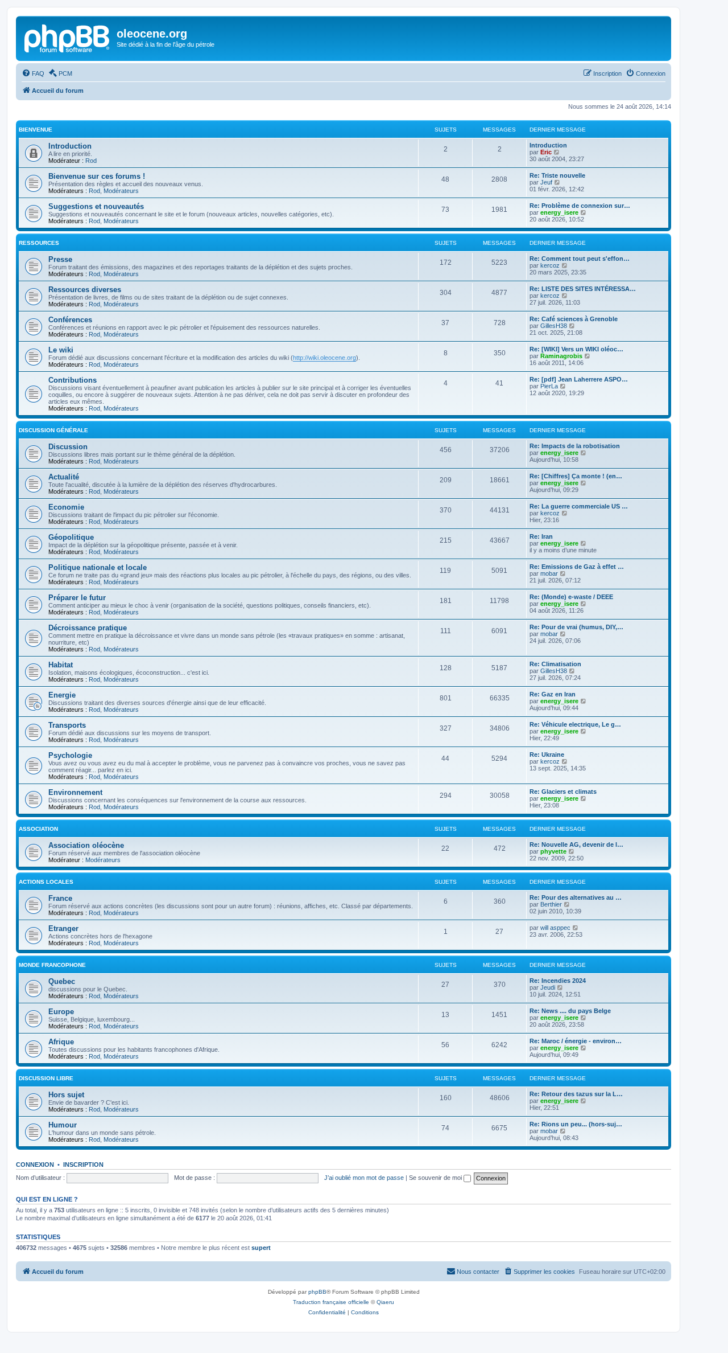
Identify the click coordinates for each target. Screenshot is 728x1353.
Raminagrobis (561, 355)
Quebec (61, 981)
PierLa (549, 386)
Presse (60, 259)
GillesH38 (553, 325)
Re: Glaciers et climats (563, 791)
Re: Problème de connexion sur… (580, 205)
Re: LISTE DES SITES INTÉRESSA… (583, 288)
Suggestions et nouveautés (96, 206)
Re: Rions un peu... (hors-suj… (576, 1124)
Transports (67, 725)
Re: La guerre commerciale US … (579, 506)
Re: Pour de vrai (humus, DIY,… (576, 627)
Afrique (61, 1042)
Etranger (63, 928)
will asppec (555, 927)
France (60, 898)
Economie (66, 507)
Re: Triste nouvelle (557, 175)
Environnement (75, 792)
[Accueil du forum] (68, 37)
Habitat (60, 665)
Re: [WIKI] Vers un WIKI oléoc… (576, 349)
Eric (546, 152)
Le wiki (60, 350)
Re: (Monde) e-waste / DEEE (571, 596)
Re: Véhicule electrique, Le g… (575, 724)
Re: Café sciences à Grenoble (574, 318)
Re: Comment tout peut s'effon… (580, 258)
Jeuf (546, 182)
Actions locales (46, 882)
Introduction (70, 146)
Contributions (72, 380)
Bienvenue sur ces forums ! (96, 176)
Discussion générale (53, 430)
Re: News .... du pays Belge (570, 1010)
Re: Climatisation (555, 664)
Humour (62, 1125)
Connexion (35, 1164)
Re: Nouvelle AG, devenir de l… (576, 844)
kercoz (550, 265)
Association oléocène (86, 845)
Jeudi (547, 987)
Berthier (551, 904)
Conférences (70, 319)
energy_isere (559, 212)
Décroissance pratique (87, 628)
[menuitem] (33, 73)
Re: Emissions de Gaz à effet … (577, 566)
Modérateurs (121, 190)
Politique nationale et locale (97, 567)
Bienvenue (35, 129)
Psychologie (70, 755)
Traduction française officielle (331, 1302)
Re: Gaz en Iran (553, 694)
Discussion (68, 446)
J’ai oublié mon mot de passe (364, 1177)
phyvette (553, 851)
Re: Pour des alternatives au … (576, 897)
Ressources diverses (84, 289)
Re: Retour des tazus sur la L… (576, 1093)
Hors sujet (66, 1094)
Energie (62, 695)
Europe (61, 1011)
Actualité (63, 477)
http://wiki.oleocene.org (324, 357)
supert (261, 1247)
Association (38, 829)
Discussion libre (46, 1078)
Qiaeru (385, 1302)
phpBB (317, 1292)
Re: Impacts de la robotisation (575, 445)
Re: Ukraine (547, 754)
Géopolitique (71, 537)
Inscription (83, 1164)
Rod (91, 160)
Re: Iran (541, 536)
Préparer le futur (77, 597)
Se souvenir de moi (436, 1177)
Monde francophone (52, 965)
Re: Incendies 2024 (558, 980)
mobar (549, 573)
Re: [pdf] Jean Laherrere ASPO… (579, 379)
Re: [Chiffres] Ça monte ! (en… (576, 476)
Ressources (39, 243)
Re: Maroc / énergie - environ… (576, 1041)
